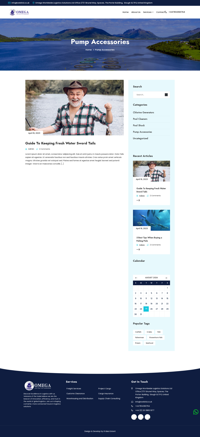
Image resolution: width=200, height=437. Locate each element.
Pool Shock (139, 125)
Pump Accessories (104, 49)
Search (137, 86)
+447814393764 (177, 12)
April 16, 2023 (142, 179)
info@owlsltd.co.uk (20, 3)
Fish (159, 332)
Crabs (149, 332)
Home (126, 12)
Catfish (138, 332)
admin (142, 195)
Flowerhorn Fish (155, 337)
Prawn (137, 343)
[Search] (166, 94)
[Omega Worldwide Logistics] (19, 12)
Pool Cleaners (140, 119)
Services (147, 12)
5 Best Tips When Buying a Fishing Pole (149, 239)
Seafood (149, 343)
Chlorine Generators (143, 112)
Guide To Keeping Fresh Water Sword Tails (151, 190)
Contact (160, 12)
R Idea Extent (110, 431)
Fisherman (139, 337)
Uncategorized (140, 138)
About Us (135, 12)
